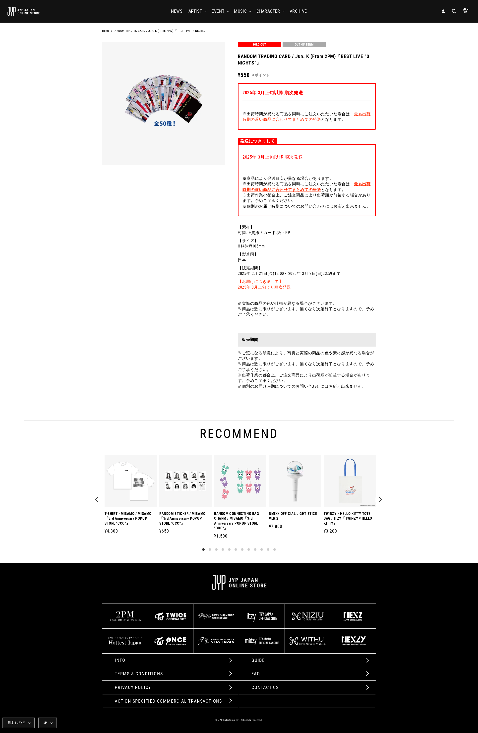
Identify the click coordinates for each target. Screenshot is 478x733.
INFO (120, 660)
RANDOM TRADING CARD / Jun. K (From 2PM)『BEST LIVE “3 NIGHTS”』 (161, 31)
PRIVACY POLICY (133, 687)
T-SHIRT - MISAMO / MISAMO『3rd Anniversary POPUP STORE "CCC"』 (128, 518)
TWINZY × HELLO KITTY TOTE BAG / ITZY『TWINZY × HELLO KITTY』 (348, 518)
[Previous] (97, 499)
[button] (197, 11)
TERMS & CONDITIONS (139, 673)
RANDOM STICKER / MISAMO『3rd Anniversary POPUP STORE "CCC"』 (182, 518)
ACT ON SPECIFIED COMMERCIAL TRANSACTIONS (168, 701)
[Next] (380, 499)
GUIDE (258, 660)
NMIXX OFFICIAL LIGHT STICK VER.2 (293, 516)
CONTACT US (265, 687)
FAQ (255, 673)
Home (106, 31)
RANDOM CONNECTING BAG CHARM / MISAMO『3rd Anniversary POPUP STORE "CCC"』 (236, 521)
